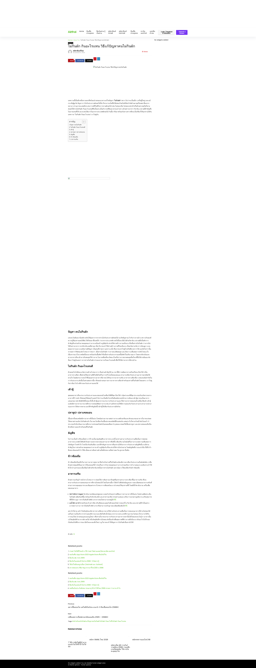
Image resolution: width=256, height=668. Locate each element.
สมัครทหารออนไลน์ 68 (141, 639)
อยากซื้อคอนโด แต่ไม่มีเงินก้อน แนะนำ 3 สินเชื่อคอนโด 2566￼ (93, 607)
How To (76, 40)
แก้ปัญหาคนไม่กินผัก (93, 621)
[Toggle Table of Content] (83, 122)
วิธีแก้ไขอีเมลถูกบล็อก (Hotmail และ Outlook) (86, 564)
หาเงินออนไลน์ (144, 32)
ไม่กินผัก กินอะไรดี (106, 621)
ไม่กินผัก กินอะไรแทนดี (77, 127)
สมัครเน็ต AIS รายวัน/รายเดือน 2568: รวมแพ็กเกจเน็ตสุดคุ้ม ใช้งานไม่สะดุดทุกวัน (120, 648)
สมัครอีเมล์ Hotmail (123, 32)
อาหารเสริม (74, 139)
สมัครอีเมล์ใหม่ (78, 51)
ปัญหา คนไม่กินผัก (76, 125)
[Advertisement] (60, 14)
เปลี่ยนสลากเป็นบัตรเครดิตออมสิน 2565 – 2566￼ (88, 617)
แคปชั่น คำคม (152, 32)
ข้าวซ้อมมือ (74, 137)
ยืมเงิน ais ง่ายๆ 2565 (77, 558)
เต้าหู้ (72, 130)
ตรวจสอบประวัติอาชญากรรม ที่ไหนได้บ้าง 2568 (86, 568)
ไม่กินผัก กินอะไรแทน (119, 621)
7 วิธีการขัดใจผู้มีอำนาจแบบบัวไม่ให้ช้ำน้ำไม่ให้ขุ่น (77, 644)
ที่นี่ (115, 500)
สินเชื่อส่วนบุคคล (90, 32)
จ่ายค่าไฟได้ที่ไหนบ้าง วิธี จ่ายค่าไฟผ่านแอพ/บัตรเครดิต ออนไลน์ (92, 551)
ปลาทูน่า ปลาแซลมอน (78, 132)
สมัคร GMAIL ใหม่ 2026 (98, 639)
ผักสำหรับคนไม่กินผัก (79, 621)
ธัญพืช (73, 135)
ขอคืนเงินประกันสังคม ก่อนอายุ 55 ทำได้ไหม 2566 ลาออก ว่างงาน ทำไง (95, 588)
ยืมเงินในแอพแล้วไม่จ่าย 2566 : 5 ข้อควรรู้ (84, 561)
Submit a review (182, 32)
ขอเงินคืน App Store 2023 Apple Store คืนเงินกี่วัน (88, 554)
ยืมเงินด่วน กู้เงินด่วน (100, 32)
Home (81, 31)
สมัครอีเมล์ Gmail (112, 32)
